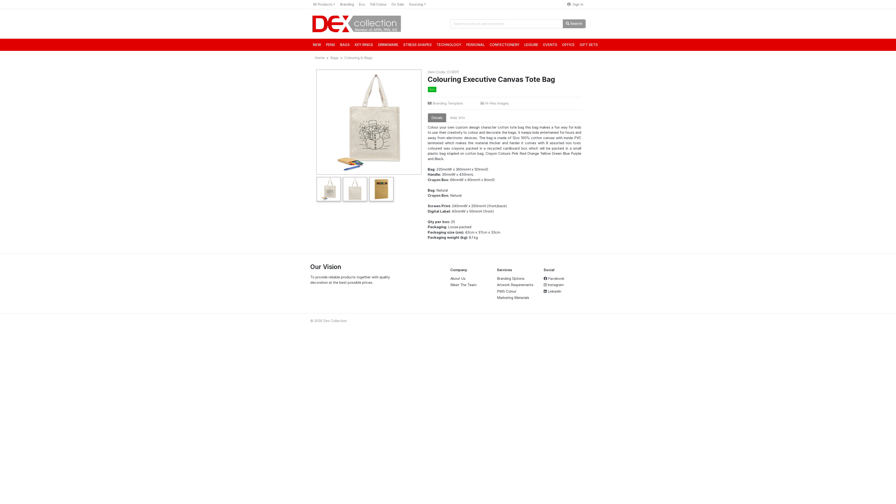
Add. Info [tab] (457, 118)
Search (575, 23)
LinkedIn (554, 291)
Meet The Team (463, 285)
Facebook (555, 278)
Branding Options (511, 278)
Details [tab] (437, 118)
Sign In (577, 4)
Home (320, 58)
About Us (458, 278)
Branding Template (448, 103)
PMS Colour (506, 291)
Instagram (555, 285)
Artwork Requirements (515, 285)
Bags (334, 58)
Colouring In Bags (358, 58)
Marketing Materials (513, 297)
